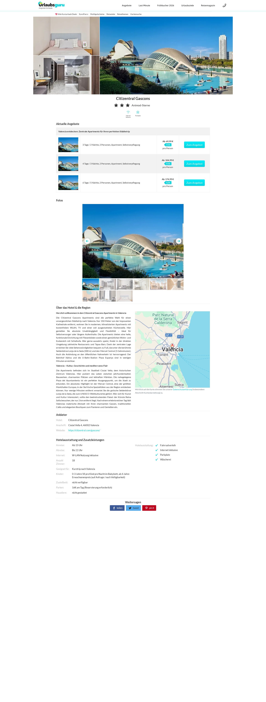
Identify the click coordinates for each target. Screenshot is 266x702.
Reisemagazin (208, 5)
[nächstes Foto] (178, 241)
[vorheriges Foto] (87, 241)
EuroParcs (83, 14)
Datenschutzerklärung (168, 349)
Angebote (126, 5)
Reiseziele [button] (111, 14)
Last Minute (144, 5)
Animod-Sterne (141, 105)
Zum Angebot (194, 144)
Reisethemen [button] (122, 14)
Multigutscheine (97, 14)
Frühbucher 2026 (165, 5)
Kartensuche (136, 14)
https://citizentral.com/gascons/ (84, 430)
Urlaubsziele (187, 5)
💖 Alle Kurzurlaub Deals (66, 14)
